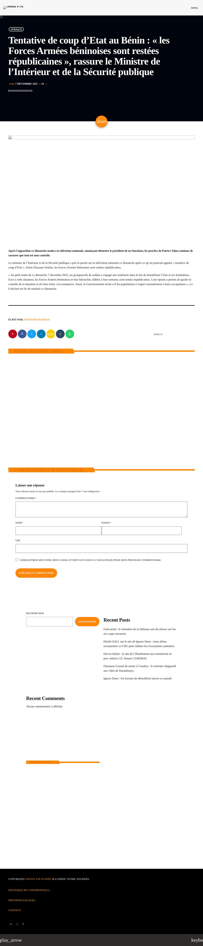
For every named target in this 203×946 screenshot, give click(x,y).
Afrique (16, 29)
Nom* (19, 522)
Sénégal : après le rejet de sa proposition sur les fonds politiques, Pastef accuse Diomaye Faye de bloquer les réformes (147, 433)
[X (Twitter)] (17, 924)
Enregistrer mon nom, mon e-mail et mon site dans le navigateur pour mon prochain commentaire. (90, 560)
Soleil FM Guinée (38, 879)
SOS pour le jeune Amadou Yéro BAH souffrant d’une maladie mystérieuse (68, 808)
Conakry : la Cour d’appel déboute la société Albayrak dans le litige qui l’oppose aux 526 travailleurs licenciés (66, 792)
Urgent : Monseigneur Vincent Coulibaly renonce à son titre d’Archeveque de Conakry (69, 842)
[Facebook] (23, 924)
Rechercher (35, 613)
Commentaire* (25, 498)
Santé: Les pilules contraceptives (59, 825)
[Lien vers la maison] (13, 8)
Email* (106, 522)
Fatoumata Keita (37, 319)
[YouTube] (10, 924)
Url (18, 540)
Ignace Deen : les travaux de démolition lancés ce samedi (137, 678)
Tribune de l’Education (124, 741)
